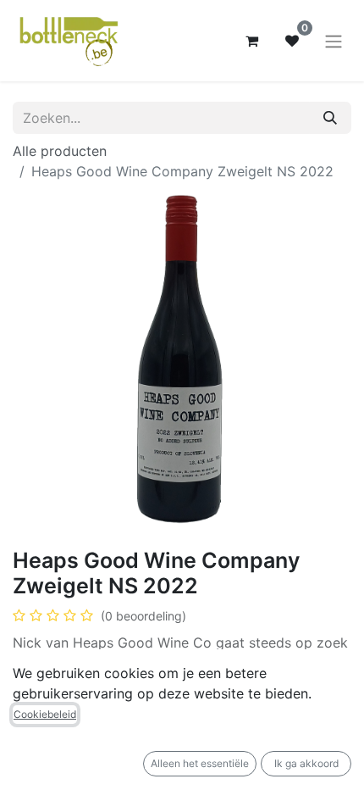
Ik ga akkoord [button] (306, 763)
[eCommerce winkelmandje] (251, 41)
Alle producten (60, 150)
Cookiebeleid (45, 714)
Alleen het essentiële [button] (200, 763)
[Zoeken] (330, 118)
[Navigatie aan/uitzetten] (333, 40)
